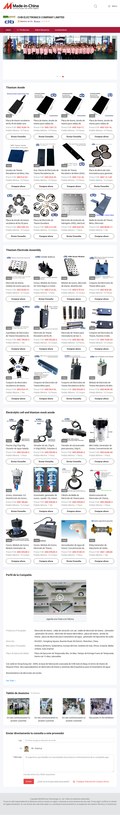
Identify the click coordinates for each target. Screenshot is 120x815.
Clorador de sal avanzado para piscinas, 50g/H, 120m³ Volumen (72, 448)
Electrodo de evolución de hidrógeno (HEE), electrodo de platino (73, 223)
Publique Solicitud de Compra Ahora (91, 781)
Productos (24, 29)
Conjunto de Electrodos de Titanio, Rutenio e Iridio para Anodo (101, 335)
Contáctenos (61, 29)
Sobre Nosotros (42, 29)
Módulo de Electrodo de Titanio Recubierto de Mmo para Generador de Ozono (101, 385)
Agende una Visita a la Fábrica (60, 619)
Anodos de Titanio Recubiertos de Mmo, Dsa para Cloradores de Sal (17, 173)
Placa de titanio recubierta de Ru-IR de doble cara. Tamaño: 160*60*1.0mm (18, 123)
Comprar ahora (102, 136)
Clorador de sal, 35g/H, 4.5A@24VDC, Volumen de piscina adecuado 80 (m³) (46, 448)
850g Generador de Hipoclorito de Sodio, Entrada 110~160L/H (99, 548)
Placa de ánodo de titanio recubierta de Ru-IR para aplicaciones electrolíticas (17, 223)
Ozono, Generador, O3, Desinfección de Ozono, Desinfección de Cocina (16, 498)
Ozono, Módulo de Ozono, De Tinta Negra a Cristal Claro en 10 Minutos (45, 285)
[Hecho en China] (21, 5)
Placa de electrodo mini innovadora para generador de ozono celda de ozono (101, 173)
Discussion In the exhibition (101, 717)
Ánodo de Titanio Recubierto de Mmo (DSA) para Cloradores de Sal (73, 173)
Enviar (29, 781)
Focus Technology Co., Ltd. (54, 799)
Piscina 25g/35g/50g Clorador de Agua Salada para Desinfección (17, 448)
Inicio (8, 29)
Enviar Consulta (18, 136)
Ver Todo (10, 680)
